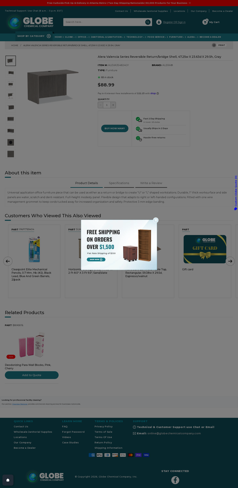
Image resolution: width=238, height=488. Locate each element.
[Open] (7, 480)
